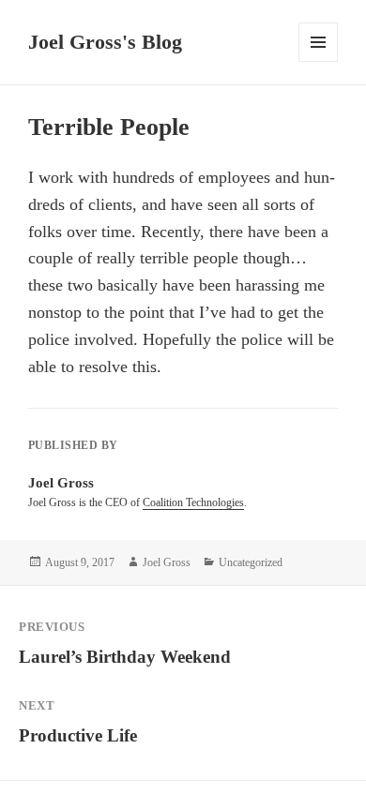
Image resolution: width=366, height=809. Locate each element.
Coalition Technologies (193, 502)
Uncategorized (250, 562)
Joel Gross (167, 562)
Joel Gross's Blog (105, 41)
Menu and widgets (318, 61)
